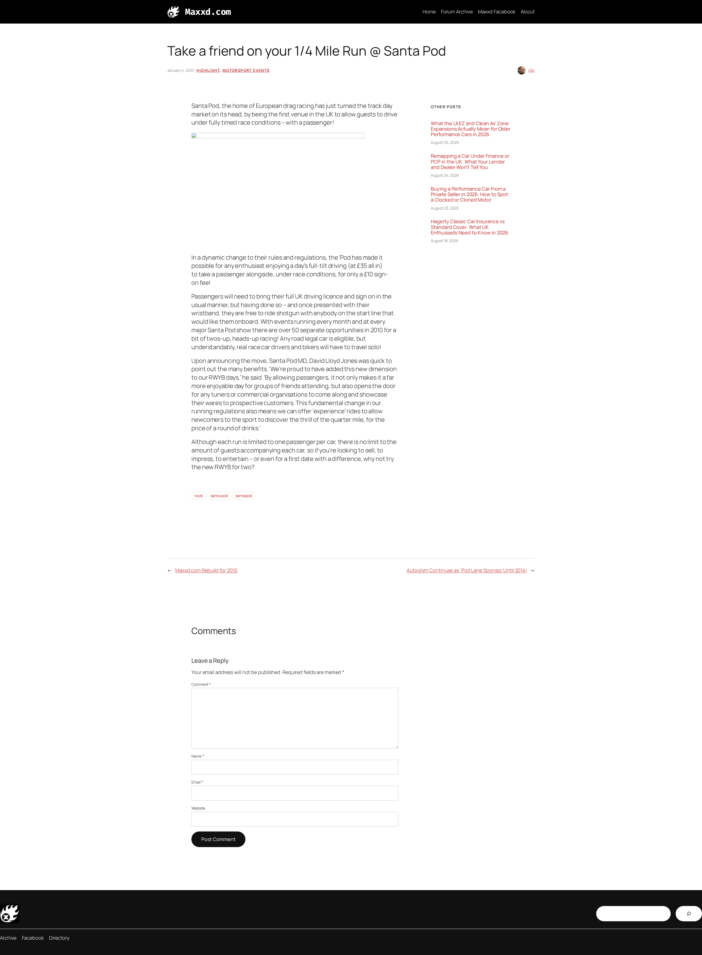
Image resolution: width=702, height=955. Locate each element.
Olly (531, 70)
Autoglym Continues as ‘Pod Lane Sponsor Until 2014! (467, 570)
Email (197, 782)
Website (198, 808)
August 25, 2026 (445, 142)
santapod (243, 495)
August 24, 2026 (445, 175)
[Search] (689, 913)
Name (197, 756)
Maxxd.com (208, 12)
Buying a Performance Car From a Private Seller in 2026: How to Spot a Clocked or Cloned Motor (469, 194)
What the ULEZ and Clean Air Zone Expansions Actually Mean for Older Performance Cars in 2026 (470, 129)
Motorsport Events (246, 70)
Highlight (208, 70)
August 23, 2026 (445, 208)
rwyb (198, 495)
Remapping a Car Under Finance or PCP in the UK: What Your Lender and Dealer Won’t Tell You (470, 161)
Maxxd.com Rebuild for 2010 (206, 570)
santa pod (219, 495)
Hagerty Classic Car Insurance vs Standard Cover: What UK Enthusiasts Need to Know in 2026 (469, 227)
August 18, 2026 (444, 240)
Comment (201, 684)
